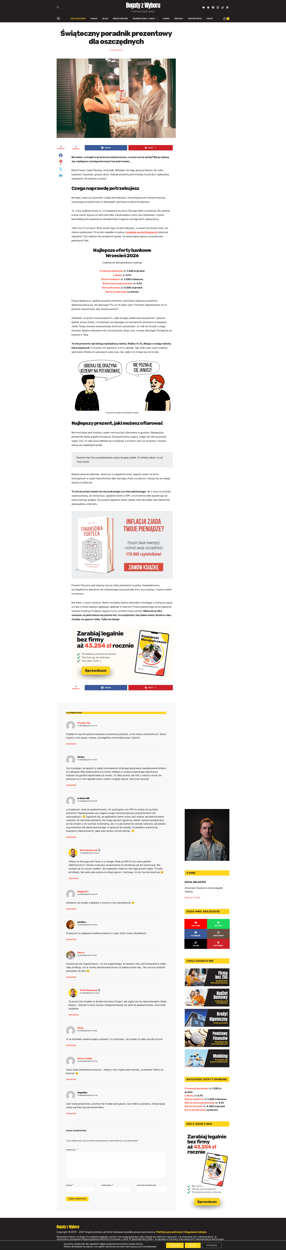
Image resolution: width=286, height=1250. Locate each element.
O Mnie (166, 18)
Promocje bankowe (111, 271)
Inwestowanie (120, 18)
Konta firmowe (111, 287)
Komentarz (71, 1150)
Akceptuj (175, 1245)
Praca (94, 18)
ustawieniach (149, 1246)
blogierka (82, 891)
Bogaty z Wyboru (143, 5)
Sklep (210, 18)
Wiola (80, 1028)
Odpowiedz (71, 744)
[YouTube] (203, 7)
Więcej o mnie (192, 897)
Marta (80, 952)
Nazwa (69, 1185)
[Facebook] (213, 7)
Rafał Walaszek (88, 850)
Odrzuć (192, 1245)
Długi (105, 18)
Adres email (107, 1185)
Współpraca (195, 18)
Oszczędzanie (78, 18)
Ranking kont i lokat (144, 18)
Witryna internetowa (146, 1185)
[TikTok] (222, 7)
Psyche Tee (83, 723)
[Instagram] (218, 7)
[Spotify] (208, 7)
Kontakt (178, 18)
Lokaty (117, 275)
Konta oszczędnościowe (118, 283)
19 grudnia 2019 (116, 50)
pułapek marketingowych (142, 232)
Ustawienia (211, 1245)
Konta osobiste (110, 279)
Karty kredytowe (116, 291)
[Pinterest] (227, 7)
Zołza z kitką (84, 1058)
